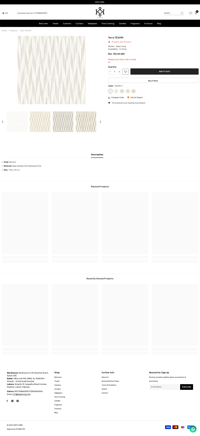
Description (97, 154)
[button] (2, 122)
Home (4, 31)
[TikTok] (17, 401)
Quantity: (112, 67)
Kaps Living (121, 46)
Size (6, 170)
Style (6, 162)
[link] (25, 257)
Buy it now (153, 81)
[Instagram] (12, 401)
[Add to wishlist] (125, 72)
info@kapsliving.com (21, 394)
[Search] (174, 13)
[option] (51, 70)
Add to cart (164, 71)
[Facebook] (7, 401)
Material (8, 166)
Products (13, 31)
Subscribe (186, 387)
